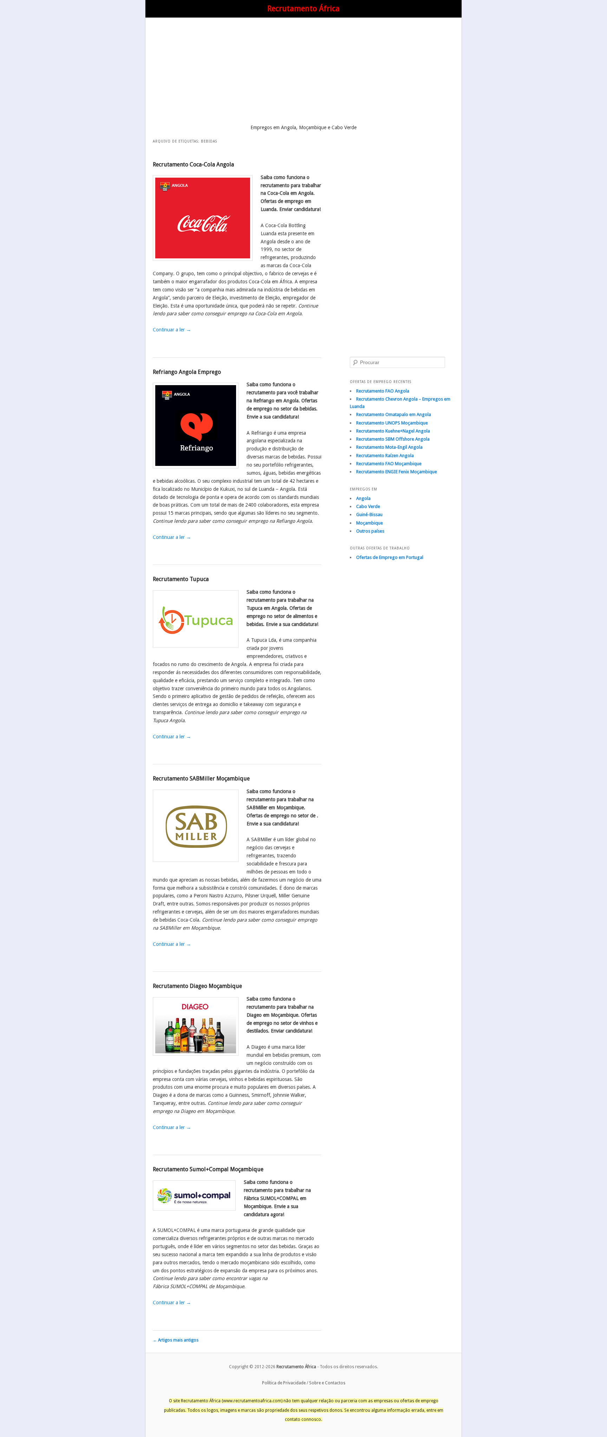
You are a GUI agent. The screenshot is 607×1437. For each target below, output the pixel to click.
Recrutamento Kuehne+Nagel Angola (393, 431)
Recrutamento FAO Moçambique (389, 463)
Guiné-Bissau (369, 514)
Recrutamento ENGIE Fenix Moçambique (396, 471)
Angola (363, 498)
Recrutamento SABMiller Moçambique (201, 778)
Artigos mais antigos (175, 1340)
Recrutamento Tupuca (181, 579)
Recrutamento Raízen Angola (385, 455)
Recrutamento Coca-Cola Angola (193, 164)
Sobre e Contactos (327, 1382)
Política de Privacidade (284, 1382)
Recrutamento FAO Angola (382, 391)
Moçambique (369, 523)
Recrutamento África (303, 8)
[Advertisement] (303, 73)
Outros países (370, 531)
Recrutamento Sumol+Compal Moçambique (208, 1169)
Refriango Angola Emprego (187, 372)
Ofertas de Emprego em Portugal (389, 557)
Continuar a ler (172, 329)
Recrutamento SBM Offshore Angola (393, 439)
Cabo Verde (368, 506)
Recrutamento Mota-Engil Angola (389, 447)
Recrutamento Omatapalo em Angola (393, 414)
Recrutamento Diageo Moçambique (197, 986)
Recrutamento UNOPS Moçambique (392, 423)
